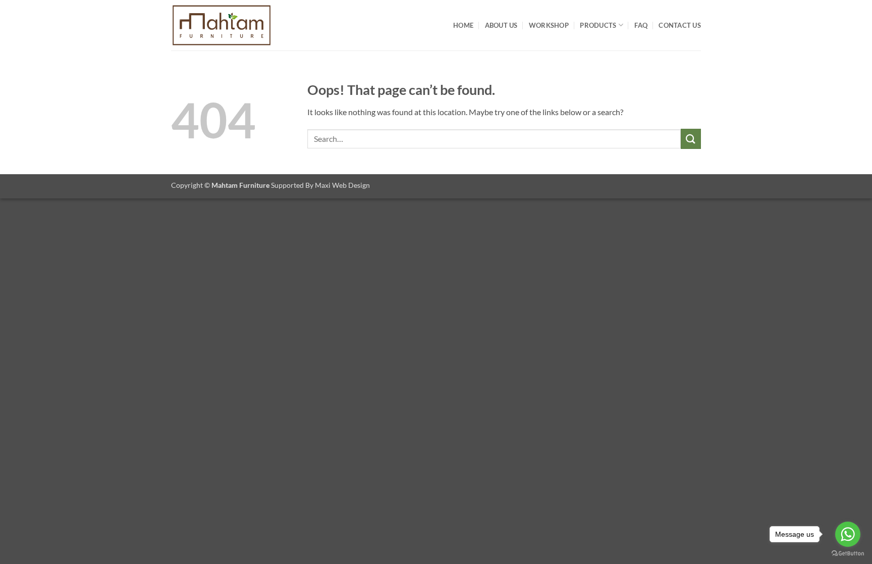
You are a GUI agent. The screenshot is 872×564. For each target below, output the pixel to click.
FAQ (640, 25)
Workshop (549, 25)
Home (463, 25)
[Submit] (691, 138)
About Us (501, 25)
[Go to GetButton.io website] (848, 553)
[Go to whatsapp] (847, 534)
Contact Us (680, 25)
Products (598, 25)
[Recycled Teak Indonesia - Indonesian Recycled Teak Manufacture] (221, 25)
